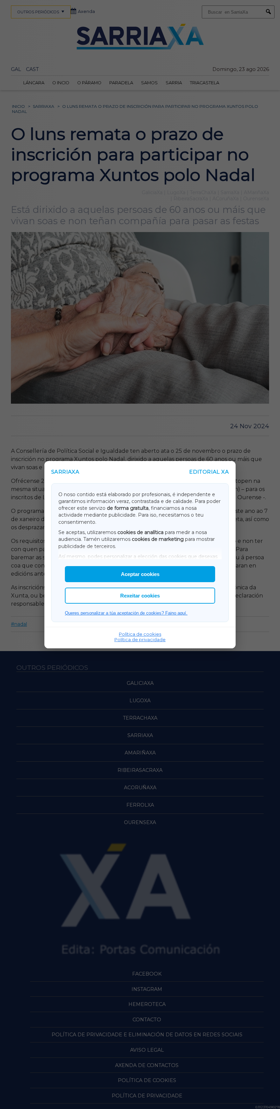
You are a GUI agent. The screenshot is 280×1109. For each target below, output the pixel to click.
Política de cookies (140, 634)
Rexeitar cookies (140, 596)
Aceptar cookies (140, 574)
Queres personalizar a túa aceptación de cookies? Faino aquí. (126, 613)
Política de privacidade (140, 639)
